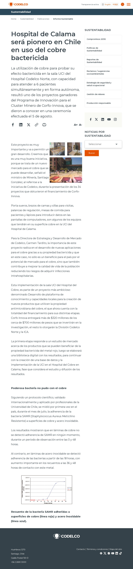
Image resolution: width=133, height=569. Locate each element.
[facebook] (91, 120)
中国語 (115, 4)
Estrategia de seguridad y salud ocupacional (99, 84)
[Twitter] (29, 125)
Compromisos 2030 (96, 39)
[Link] (36, 125)
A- (80, 125)
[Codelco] (18, 4)
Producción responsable (99, 103)
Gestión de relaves (96, 94)
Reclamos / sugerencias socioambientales (98, 72)
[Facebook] (13, 125)
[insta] (115, 120)
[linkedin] (102, 120)
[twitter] (96, 120)
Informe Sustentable (63, 19)
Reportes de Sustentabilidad (94, 60)
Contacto (81, 549)
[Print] (44, 125)
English (108, 4)
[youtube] (109, 120)
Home (13, 19)
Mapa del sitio (115, 549)
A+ (76, 125)
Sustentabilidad (27, 19)
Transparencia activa (90, 4)
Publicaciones (43, 19)
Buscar (92, 153)
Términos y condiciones (97, 549)
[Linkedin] (21, 125)
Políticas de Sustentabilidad (94, 49)
